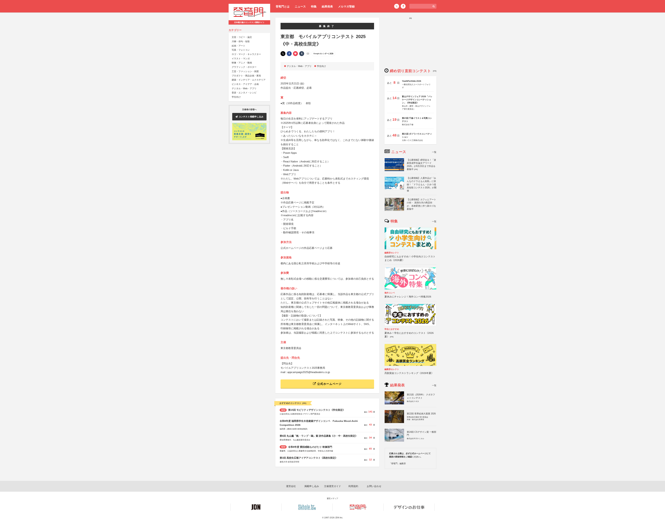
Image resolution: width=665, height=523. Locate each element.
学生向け (236, 97)
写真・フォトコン (241, 50)
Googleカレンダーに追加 (323, 53)
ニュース (300, 6)
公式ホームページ (329, 383)
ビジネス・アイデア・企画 (245, 84)
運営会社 (291, 486)
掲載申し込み (311, 486)
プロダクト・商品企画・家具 (246, 75)
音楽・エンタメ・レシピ (244, 92)
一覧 (434, 152)
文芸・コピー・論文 (242, 37)
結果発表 (327, 6)
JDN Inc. (339, 517)
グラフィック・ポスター (244, 67)
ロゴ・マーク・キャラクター (246, 54)
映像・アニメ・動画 (242, 63)
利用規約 (353, 486)
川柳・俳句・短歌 (241, 41)
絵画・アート (238, 45)
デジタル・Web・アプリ (244, 88)
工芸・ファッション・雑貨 (245, 71)
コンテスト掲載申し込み (251, 116)
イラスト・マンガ (241, 58)
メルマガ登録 (346, 6)
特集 (314, 6)
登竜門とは (283, 6)
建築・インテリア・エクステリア (248, 80)
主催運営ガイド (332, 486)
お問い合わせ (374, 486)
